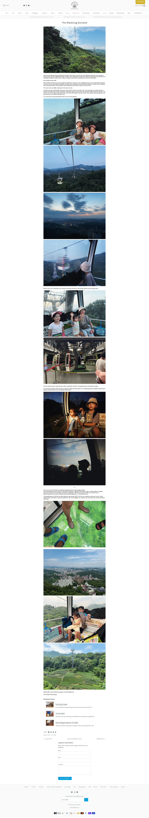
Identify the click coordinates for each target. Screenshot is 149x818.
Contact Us (41, 787)
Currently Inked (61, 704)
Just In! (104, 13)
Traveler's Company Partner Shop (54, 787)
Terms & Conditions (113, 787)
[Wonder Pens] (74, 2)
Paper (27, 13)
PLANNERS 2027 (138, 13)
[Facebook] (24, 5)
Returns (95, 787)
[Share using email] (55, 732)
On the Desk (60, 713)
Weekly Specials (76, 13)
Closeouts (67, 13)
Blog (129, 13)
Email (59, 757)
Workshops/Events (121, 13)
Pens (7, 13)
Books (53, 13)
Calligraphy (35, 13)
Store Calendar (67, 787)
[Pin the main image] (53, 732)
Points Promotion (86, 13)
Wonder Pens (76, 807)
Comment (60, 764)
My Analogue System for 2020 (67, 723)
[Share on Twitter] (51, 732)
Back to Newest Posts (74, 739)
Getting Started (82, 787)
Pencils (20, 13)
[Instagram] (26, 5)
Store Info (34, 787)
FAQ (90, 787)
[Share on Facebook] (48, 732)
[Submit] (86, 799)
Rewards (123, 787)
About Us (26, 787)
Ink (13, 13)
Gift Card (60, 13)
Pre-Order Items (96, 13)
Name (59, 750)
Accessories (45, 13)
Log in (136, 5)
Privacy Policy (103, 787)
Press (75, 787)
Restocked (111, 13)
